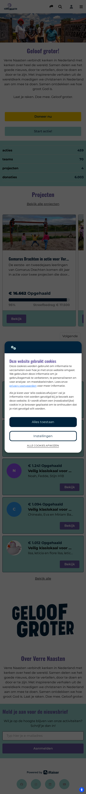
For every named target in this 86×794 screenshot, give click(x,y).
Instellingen (43, 436)
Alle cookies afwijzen (43, 445)
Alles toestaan (43, 422)
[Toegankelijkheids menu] (81, 789)
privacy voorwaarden (23, 385)
